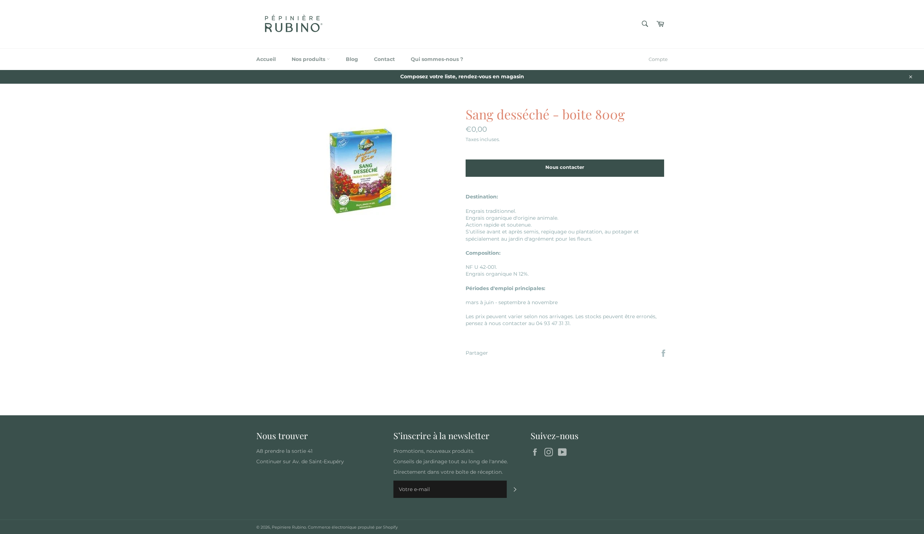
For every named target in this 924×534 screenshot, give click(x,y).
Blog (352, 59)
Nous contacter (564, 167)
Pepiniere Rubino (289, 527)
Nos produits (309, 59)
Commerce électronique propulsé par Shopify (353, 527)
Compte (658, 59)
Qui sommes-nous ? (437, 59)
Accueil (266, 59)
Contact (384, 59)
